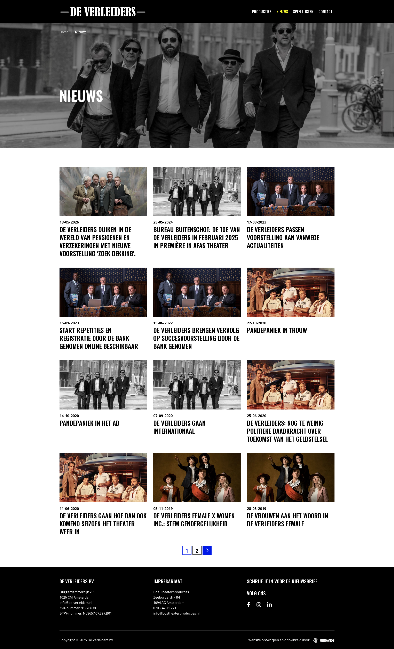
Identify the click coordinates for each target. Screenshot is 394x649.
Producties (261, 11)
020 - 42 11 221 (164, 608)
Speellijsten (303, 11)
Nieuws (282, 11)
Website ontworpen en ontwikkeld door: (279, 640)
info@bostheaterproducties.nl (176, 613)
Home (64, 32)
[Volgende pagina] (207, 550)
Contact (325, 11)
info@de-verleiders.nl (76, 602)
